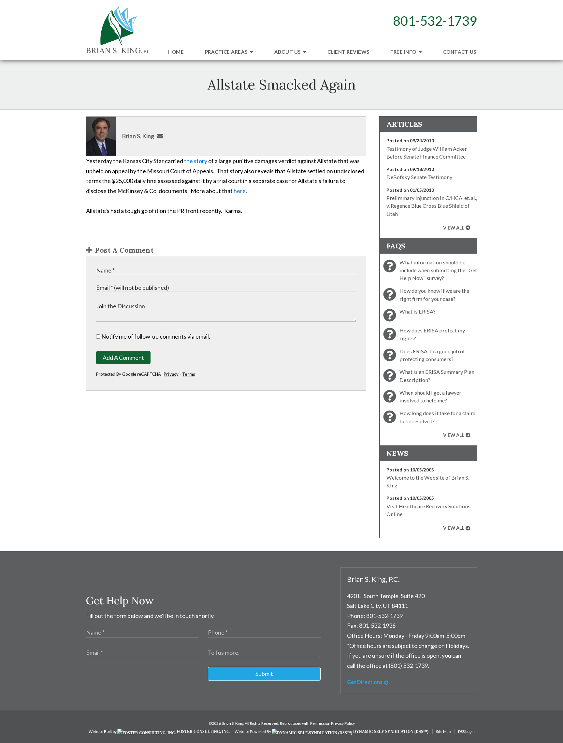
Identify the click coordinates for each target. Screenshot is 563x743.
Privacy (171, 374)
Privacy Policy (343, 723)
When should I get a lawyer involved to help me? (430, 396)
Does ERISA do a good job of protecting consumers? (432, 355)
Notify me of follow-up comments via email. (155, 336)
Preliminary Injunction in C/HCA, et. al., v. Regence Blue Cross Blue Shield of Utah (431, 206)
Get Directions (365, 682)
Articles (404, 124)
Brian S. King (138, 136)
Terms (188, 374)
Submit (264, 673)
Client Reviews (348, 52)
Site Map (443, 731)
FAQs (395, 245)
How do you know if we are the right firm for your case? (434, 294)
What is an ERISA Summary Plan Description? (436, 376)
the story (195, 160)
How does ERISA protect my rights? (432, 334)
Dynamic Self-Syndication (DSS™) (390, 731)
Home (176, 52)
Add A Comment (123, 357)
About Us (288, 52)
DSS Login (466, 731)
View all (454, 228)
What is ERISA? (417, 311)
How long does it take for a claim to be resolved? (437, 417)
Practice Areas (227, 52)
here (240, 190)
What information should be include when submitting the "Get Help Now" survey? (438, 270)
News (397, 453)
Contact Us (459, 52)
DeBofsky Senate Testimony (419, 177)
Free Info (403, 52)
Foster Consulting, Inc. (203, 731)
